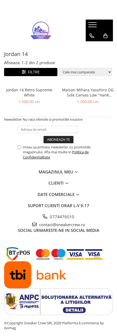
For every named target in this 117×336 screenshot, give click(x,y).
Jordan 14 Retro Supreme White (29, 92)
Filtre (33, 71)
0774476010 (61, 216)
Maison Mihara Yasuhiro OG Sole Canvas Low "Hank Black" (87, 92)
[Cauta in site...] (92, 46)
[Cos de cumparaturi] (105, 35)
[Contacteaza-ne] (92, 35)
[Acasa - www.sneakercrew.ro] (41, 30)
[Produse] (93, 26)
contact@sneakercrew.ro (61, 224)
